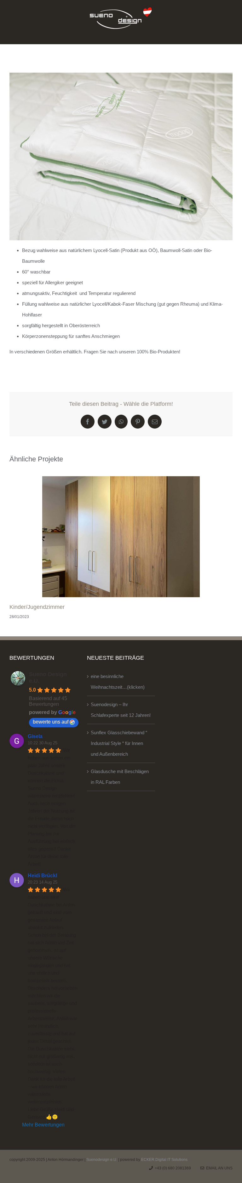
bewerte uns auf (50, 721)
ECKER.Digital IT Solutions (164, 1159)
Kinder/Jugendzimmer (37, 607)
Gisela (35, 736)
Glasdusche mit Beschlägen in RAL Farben (120, 777)
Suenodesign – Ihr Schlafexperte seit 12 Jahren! (121, 710)
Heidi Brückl (42, 875)
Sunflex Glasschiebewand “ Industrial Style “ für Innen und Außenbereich (119, 743)
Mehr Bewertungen (43, 1124)
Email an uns (218, 1168)
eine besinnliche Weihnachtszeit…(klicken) (118, 682)
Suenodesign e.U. (101, 1159)
